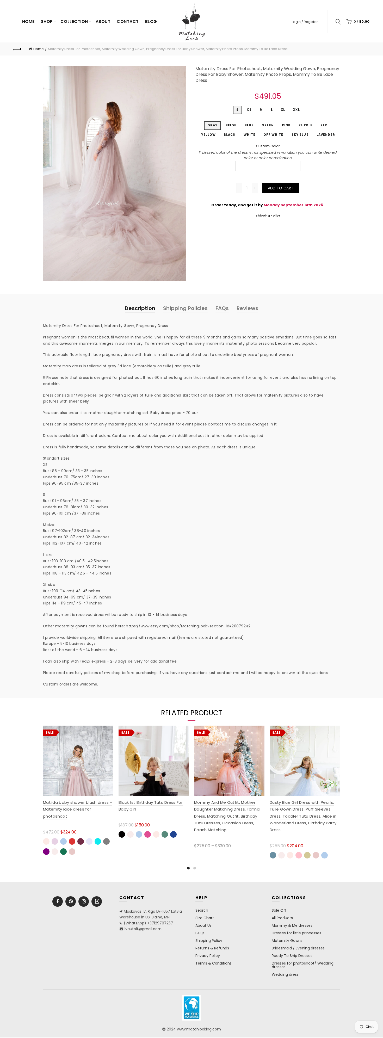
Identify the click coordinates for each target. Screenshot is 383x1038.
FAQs (222, 308)
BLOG (151, 21)
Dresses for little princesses (296, 933)
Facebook (57, 901)
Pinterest (70, 901)
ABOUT (103, 21)
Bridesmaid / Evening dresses (298, 948)
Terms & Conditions (213, 963)
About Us (203, 925)
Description (140, 308)
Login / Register (305, 21)
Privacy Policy (207, 955)
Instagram (83, 901)
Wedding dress (285, 974)
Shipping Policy (268, 215)
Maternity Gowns (287, 940)
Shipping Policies (185, 308)
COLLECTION (74, 21)
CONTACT (128, 21)
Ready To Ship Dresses (292, 955)
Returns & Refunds (212, 948)
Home (28, 21)
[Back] (17, 49)
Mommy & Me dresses (292, 925)
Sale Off (279, 910)
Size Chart (204, 917)
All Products (282, 917)
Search (201, 910)
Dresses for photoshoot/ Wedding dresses (302, 965)
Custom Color (268, 146)
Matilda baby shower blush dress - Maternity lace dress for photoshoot (77, 809)
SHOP (47, 21)
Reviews (247, 308)
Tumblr (96, 901)
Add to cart (280, 188)
